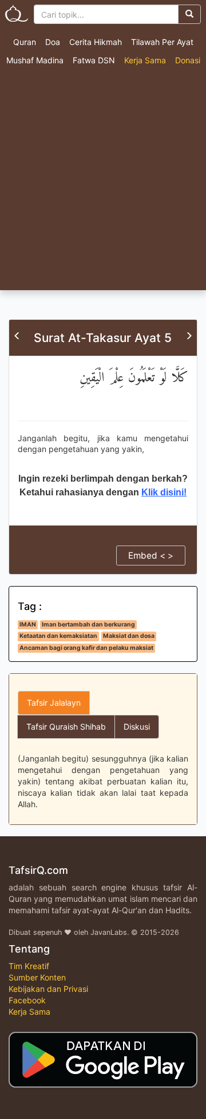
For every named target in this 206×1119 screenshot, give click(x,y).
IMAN (27, 624)
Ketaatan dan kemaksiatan (58, 636)
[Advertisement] (103, 181)
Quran (24, 42)
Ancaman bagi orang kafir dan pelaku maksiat (86, 648)
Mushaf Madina (35, 60)
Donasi (187, 60)
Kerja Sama (145, 60)
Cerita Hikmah (95, 42)
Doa (52, 42)
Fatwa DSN (94, 60)
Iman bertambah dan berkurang (88, 624)
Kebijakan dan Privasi (48, 989)
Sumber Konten (37, 977)
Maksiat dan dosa (128, 636)
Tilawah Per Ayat (162, 42)
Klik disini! (164, 492)
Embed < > (150, 555)
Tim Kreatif (29, 966)
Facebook (27, 1000)
